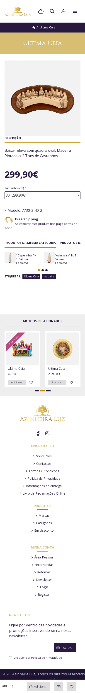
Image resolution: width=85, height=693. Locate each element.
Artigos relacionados (42, 321)
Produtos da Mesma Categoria (30, 243)
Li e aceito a (38, 658)
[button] (39, 270)
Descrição (13, 138)
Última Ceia (31, 276)
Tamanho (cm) (14, 188)
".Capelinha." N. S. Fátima (26, 257)
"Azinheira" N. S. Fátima (66, 257)
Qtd (4, 686)
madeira (49, 276)
